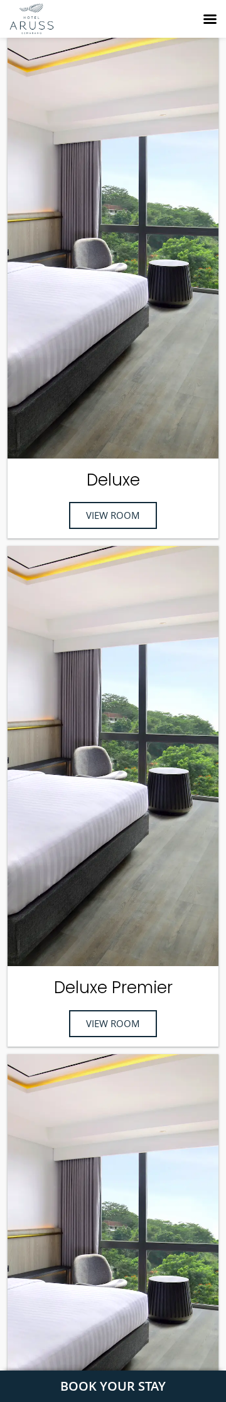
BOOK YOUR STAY (113, 1385)
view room (113, 515)
